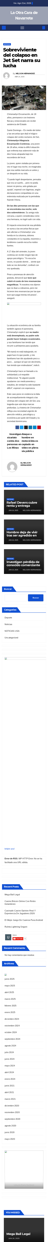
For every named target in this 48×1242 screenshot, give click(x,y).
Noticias (7, 44)
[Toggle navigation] (22, 28)
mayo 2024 (10, 1066)
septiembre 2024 (12, 1039)
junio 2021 (9, 1086)
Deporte (8, 618)
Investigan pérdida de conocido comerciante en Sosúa (23, 565)
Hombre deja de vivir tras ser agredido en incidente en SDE (22, 535)
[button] (39, 28)
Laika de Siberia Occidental (24, 1185)
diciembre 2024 (12, 1019)
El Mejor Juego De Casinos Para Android (24, 920)
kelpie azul (9, 849)
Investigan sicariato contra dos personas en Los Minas (14, 441)
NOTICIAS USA (12, 631)
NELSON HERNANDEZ (25, 73)
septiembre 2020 (12, 1119)
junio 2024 (9, 1059)
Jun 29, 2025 (14, 1238)
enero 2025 (10, 1012)
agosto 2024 (10, 1046)
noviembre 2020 (12, 1112)
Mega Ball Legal (12, 895)
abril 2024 (9, 1072)
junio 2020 (9, 1132)
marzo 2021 (10, 1099)
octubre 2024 (11, 1032)
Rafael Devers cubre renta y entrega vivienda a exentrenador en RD (22, 507)
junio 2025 (9, 979)
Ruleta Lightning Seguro (16, 927)
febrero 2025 (10, 1006)
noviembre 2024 (12, 1026)
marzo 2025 (10, 999)
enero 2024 (10, 1079)
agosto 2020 (10, 1126)
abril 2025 (9, 992)
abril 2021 (9, 1092)
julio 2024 (9, 1052)
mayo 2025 (10, 986)
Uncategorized (11, 638)
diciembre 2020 (12, 1106)
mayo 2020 (10, 1139)
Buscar (8, 589)
